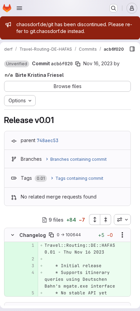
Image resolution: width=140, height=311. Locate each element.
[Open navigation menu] (19, 8)
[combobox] (122, 219)
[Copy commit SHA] (78, 64)
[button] (16, 64)
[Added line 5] (28, 293)
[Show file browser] (132, 49)
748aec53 (47, 140)
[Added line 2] (28, 259)
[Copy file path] (51, 235)
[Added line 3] (28, 265)
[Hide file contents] (12, 235)
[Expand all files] (94, 219)
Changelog (32, 235)
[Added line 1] (28, 245)
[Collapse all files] (105, 219)
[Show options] (122, 235)
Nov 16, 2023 (97, 63)
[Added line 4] (28, 272)
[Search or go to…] (113, 8)
